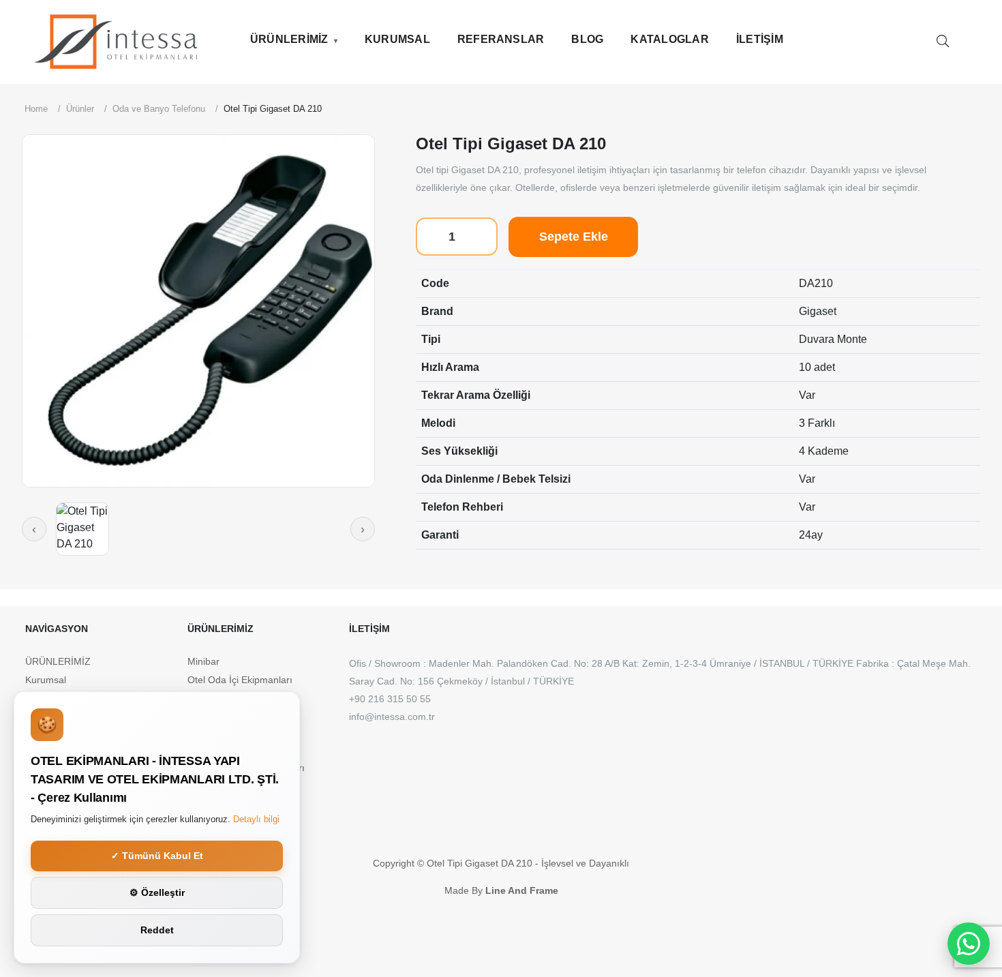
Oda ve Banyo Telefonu (158, 109)
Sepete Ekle (573, 236)
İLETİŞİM (759, 39)
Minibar (203, 661)
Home (36, 109)
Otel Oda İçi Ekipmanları (239, 679)
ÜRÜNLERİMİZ (289, 39)
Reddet (157, 930)
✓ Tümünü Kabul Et (157, 855)
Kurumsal (397, 39)
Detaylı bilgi (256, 819)
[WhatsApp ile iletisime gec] (968, 943)
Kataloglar (669, 39)
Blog (587, 39)
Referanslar (501, 39)
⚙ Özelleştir (157, 892)
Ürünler (80, 109)
